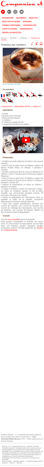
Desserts (23, 38)
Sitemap (19, 463)
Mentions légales (19, 461)
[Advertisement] (22, 331)
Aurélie (40, 228)
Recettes (13, 38)
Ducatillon (5, 459)
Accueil (3, 38)
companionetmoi (10, 230)
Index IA (12, 463)
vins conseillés (14, 219)
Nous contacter (7, 461)
